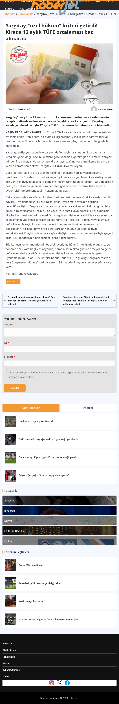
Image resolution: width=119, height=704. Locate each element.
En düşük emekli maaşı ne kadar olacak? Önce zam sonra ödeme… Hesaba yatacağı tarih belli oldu (32, 300)
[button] (41, 9)
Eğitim (8, 541)
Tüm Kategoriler (29, 8)
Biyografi (9, 510)
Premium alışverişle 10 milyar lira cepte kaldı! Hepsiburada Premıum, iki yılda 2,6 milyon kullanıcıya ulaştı (86, 300)
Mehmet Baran (105, 109)
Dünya (8, 520)
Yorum (9, 324)
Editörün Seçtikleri (15, 530)
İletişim (6, 663)
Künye (5, 676)
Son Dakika (13, 281)
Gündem (10, 8)
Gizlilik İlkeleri (9, 650)
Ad (6, 342)
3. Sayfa (9, 500)
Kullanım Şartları (11, 669)
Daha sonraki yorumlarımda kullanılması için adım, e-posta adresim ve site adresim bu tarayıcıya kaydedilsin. (58, 375)
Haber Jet (7, 643)
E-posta (9, 356)
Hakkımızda (8, 656)
